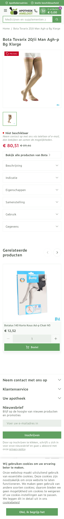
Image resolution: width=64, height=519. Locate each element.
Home (6, 28)
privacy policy (17, 449)
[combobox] (28, 19)
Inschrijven (32, 435)
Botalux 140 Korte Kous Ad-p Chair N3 (27, 325)
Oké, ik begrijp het (32, 512)
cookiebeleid (11, 502)
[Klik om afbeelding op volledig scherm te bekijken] (32, 79)
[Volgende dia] (57, 252)
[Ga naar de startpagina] (21, 11)
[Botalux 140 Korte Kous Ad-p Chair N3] (32, 293)
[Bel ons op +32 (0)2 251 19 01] (35, 11)
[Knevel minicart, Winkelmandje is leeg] (43, 11)
